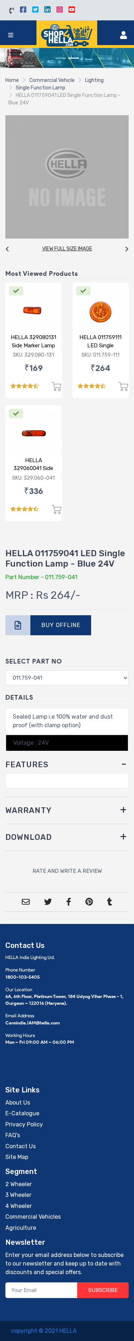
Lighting (94, 80)
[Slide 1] (60, 58)
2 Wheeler (18, 1184)
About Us (17, 1102)
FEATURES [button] (27, 764)
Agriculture (20, 1227)
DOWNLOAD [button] (28, 837)
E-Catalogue (22, 1113)
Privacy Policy (24, 1124)
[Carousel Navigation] (67, 249)
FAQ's (12, 1135)
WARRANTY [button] (28, 810)
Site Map (16, 1157)
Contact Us (20, 1146)
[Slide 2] (73, 58)
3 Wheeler (18, 1194)
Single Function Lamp (40, 88)
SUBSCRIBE (103, 1290)
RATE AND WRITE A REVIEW (67, 871)
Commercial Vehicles (33, 1216)
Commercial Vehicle (52, 80)
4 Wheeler (18, 1206)
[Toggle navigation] (11, 35)
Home (12, 80)
